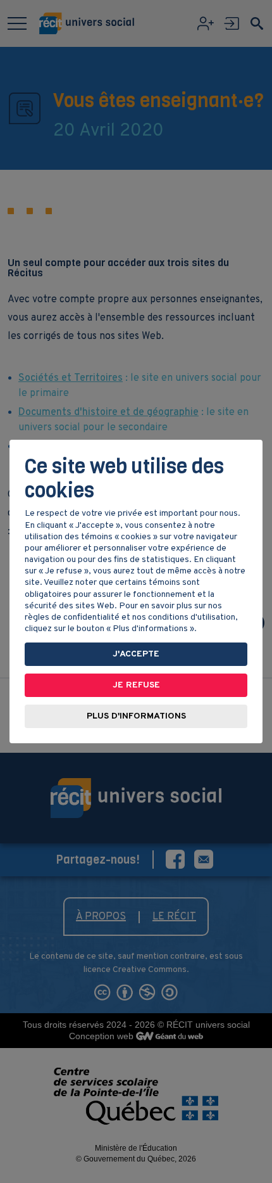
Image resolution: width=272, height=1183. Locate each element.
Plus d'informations (136, 716)
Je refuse (136, 685)
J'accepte (136, 654)
